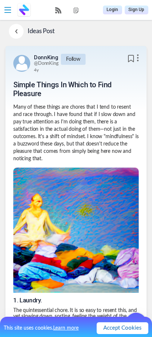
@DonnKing (46, 63)
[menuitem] (58, 10)
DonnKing (46, 57)
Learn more (66, 328)
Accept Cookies (122, 328)
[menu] (67, 10)
